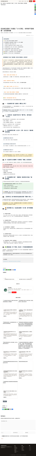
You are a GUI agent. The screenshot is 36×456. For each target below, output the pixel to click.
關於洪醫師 (23, 446)
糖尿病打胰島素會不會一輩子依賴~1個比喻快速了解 (10, 351)
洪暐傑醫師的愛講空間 (4, 1)
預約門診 (31, 1)
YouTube (30, 446)
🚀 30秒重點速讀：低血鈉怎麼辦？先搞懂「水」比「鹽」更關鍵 (13, 42)
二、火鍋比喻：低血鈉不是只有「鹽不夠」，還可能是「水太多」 (13, 45)
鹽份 (31, 32)
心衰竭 (27, 32)
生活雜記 (15, 452)
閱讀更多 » (5, 316)
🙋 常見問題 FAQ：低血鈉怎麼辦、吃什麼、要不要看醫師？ (12, 51)
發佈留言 (2, 32)
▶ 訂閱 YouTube (14, 292)
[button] (5, 401)
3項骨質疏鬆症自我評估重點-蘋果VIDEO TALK (10, 331)
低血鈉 (20, 32)
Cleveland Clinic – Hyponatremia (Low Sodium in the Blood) (12, 261)
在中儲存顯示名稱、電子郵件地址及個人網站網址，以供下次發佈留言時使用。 (15, 436)
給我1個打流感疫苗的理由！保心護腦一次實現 (24, 351)
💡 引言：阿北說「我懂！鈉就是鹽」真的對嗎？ (11, 40)
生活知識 (4, 32)
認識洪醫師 (10, 292)
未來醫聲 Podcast (16, 451)
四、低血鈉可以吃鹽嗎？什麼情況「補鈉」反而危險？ (12, 48)
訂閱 (34, 1)
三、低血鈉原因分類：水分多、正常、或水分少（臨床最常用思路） (14, 46)
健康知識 (20, 1)
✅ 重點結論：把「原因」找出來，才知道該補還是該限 (12, 53)
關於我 (25, 1)
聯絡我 (27, 1)
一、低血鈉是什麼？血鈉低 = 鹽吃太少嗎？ (10, 43)
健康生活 (22, 32)
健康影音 (23, 1)
